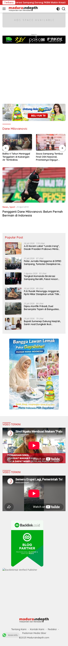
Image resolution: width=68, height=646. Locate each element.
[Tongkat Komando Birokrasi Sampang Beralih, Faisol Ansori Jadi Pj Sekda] (13, 278)
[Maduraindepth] (23, 9)
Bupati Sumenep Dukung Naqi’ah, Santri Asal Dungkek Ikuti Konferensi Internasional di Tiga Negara (42, 323)
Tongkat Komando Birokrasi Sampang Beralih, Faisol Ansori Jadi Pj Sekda (41, 278)
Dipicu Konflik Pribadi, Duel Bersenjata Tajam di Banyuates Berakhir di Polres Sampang (41, 308)
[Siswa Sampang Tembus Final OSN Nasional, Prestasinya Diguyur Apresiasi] (51, 142)
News (5, 206)
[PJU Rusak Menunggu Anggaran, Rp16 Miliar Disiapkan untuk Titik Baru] (13, 293)
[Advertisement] (34, 72)
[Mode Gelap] (58, 9)
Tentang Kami (18, 629)
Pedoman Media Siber (34, 633)
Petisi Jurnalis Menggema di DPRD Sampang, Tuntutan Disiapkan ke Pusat (42, 263)
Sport (12, 206)
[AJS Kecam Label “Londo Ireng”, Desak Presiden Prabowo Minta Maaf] (13, 248)
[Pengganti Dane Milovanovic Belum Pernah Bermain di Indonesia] (34, 185)
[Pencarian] (64, 9)
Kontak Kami (37, 629)
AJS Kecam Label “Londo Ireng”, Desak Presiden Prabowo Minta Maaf (41, 248)
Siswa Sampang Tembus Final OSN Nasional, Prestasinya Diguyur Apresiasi (49, 156)
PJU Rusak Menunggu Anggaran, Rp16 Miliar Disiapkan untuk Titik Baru (42, 293)
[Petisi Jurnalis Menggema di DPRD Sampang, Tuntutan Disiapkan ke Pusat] (13, 263)
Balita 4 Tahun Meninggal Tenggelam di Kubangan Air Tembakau (16, 156)
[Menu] (4, 9)
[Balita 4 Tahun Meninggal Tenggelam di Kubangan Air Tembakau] (17, 142)
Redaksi (52, 629)
